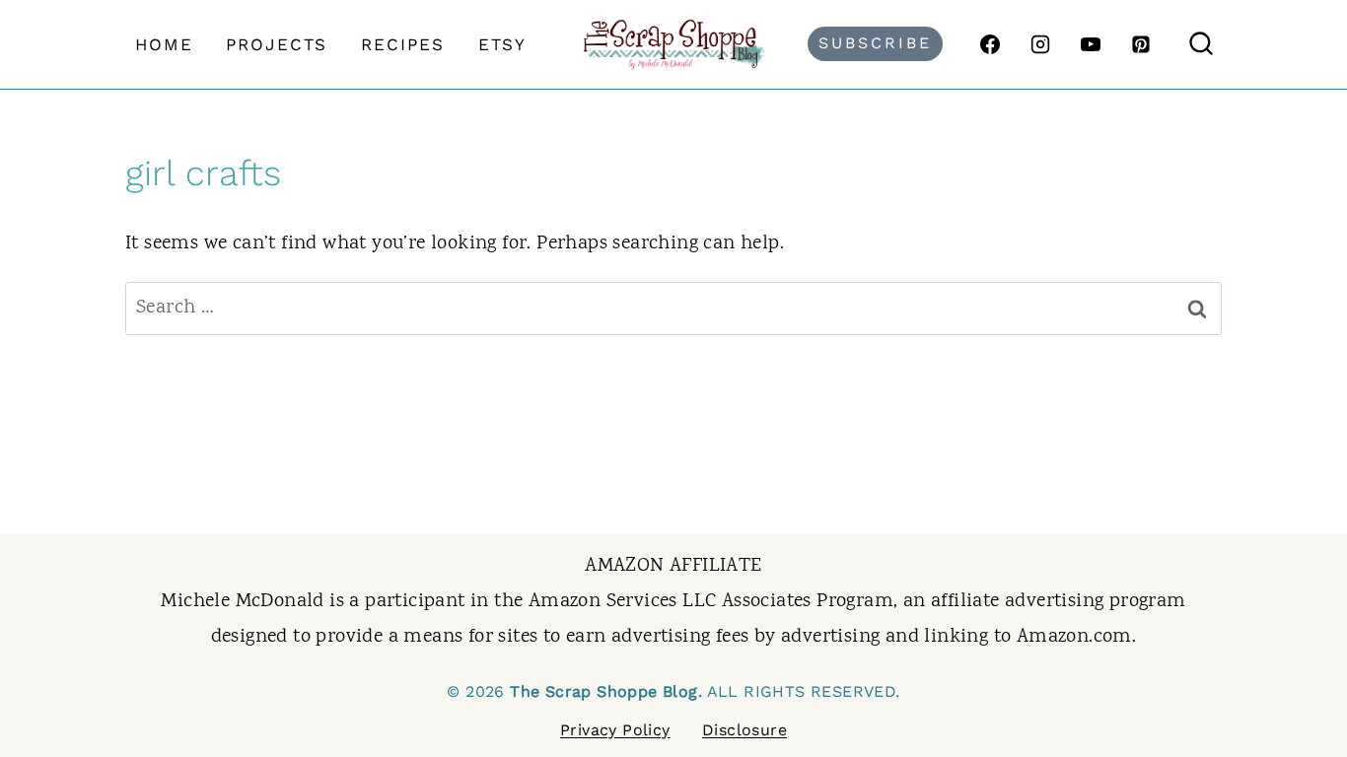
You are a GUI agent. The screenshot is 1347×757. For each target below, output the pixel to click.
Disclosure (744, 730)
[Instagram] (1040, 44)
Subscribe (875, 43)
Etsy (502, 44)
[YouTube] (1090, 44)
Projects (276, 44)
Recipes (403, 44)
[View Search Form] (1201, 44)
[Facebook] (990, 44)
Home (164, 44)
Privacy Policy (615, 730)
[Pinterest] (1141, 44)
